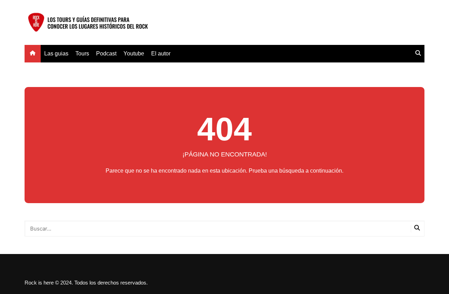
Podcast (106, 53)
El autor (160, 53)
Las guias (56, 53)
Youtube (133, 53)
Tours (82, 53)
